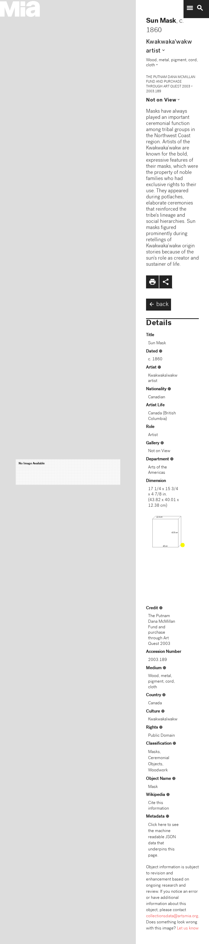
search (200, 8)
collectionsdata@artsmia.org (172, 916)
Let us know (188, 928)
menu (190, 8)
